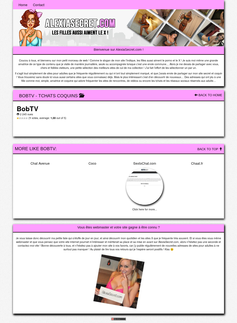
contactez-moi (26, 245)
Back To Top (208, 149)
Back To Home (210, 95)
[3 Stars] (22, 118)
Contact (38, 4)
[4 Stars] (24, 118)
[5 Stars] (27, 118)
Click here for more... (144, 209)
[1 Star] (18, 118)
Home (23, 4)
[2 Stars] (20, 118)
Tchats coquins (58, 95)
